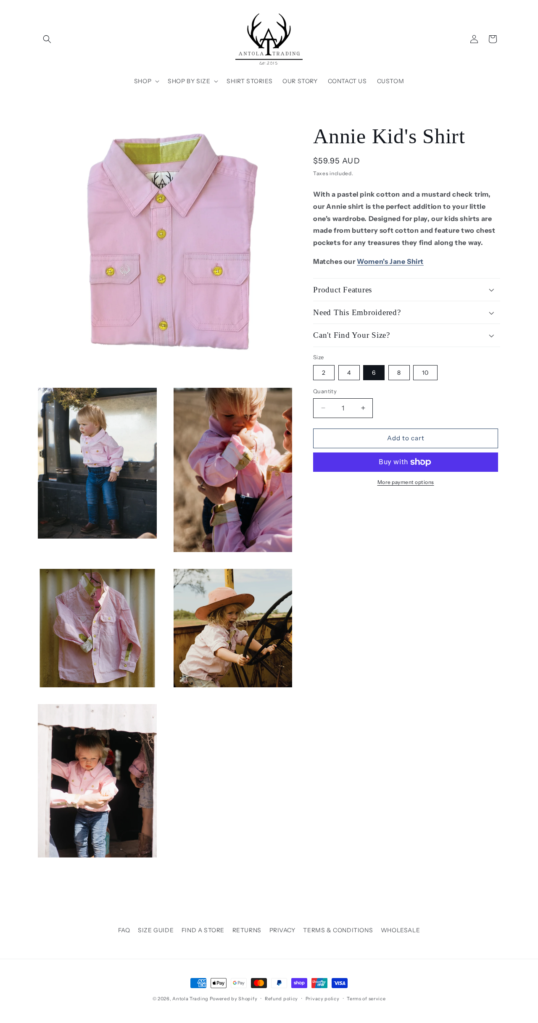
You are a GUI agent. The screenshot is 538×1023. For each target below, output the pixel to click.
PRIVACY (282, 930)
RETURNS (246, 930)
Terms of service (366, 999)
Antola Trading (190, 999)
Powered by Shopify (234, 999)
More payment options (405, 482)
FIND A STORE (203, 930)
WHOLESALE (400, 930)
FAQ (124, 930)
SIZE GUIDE (156, 930)
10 (425, 372)
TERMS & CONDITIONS (338, 930)
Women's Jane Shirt (390, 261)
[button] (47, 39)
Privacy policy (323, 999)
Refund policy (281, 999)
